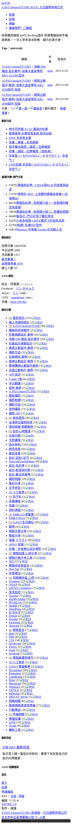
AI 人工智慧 (17, 492)
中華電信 (15, 573)
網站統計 (6, 237)
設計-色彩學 (17, 465)
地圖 (12, 505)
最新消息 (6, 737)
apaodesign (17, 297)
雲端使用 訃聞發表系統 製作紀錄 (30, 133)
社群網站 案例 (18, 356)
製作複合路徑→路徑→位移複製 (29, 146)
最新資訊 (19, 318)
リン (15, 293)
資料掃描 (15, 510)
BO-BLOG (15, 602)
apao (50, 70)
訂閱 (16, 747)
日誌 (13, 796)
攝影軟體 (15, 400)
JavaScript (15, 643)
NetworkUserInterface (22, 461)
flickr (12, 680)
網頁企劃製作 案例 (21, 348)
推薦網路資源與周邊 (22, 705)
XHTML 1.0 (8, 804)
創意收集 (15, 449)
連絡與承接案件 (19, 330)
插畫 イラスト (18, 540)
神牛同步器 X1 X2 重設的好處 (28, 129)
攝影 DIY (15, 413)
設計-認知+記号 (19, 457)
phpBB (13, 605)
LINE (12, 722)
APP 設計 (15, 374)
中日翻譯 (15, 383)
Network (14, 625)
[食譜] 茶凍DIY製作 (29, 225)
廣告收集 (15, 453)
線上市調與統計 (19, 322)
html (11, 633)
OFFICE (14, 690)
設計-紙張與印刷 (19, 470)
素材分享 (15, 483)
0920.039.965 (18, 301)
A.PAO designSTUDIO (17, 66)
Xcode (13, 725)
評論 (21, 796)
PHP (11, 636)
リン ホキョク (25, 288)
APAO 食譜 (16, 544)
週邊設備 (15, 718)
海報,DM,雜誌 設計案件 (24, 339)
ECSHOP (14, 612)
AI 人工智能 (17, 662)
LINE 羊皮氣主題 (20, 138)
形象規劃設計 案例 (21, 334)
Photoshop (15, 673)
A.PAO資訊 (7, 276)
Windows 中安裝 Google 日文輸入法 (39, 229)
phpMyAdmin (17, 599)
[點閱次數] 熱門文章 (12, 177)
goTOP (5, 3)
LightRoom (15, 676)
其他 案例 (15, 388)
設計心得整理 (21, 431)
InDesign (14, 693)
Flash (12, 650)
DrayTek (14, 569)
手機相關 (19, 714)
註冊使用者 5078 (12, 263)
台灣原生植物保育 (20, 422)
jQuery (13, 646)
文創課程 (15, 440)
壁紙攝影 (15, 395)
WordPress (15, 609)
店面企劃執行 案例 (21, 370)
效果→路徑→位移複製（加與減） (31, 151)
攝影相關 (15, 479)
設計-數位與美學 (19, 474)
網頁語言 (19, 630)
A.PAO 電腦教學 (19, 666)
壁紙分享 (15, 535)
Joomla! (13, 619)
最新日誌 (6, 121)
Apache (13, 595)
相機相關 (15, 701)
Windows (14, 686)
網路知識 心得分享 (25, 553)
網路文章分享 (18, 531)
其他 (3, 774)
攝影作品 (15, 352)
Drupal (13, 615)
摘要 (63, 108)
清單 (4, 113)
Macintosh (15, 683)
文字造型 (15, 487)
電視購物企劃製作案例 (23, 365)
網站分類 (6, 309)
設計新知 (15, 444)
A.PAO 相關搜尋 (10, 767)
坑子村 (17, 496)
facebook (14, 653)
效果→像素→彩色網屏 (23, 142)
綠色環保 (19, 417)
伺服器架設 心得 (23, 577)
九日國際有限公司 (55, 812)
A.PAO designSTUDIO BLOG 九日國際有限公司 (32, 7)
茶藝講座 (15, 501)
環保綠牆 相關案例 (21, 426)
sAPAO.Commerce (20, 588)
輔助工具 (15, 729)
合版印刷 (15, 435)
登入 (4, 782)
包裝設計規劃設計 (20, 343)
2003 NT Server (18, 696)
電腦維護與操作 (23, 657)
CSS (11, 640)
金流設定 (15, 592)
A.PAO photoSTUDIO (22, 391)
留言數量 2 (8, 259)
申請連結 (7, 791)
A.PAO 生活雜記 (23, 522)
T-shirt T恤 (15, 379)
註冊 (4, 787)
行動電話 (15, 709)
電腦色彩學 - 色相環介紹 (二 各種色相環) (42, 211)
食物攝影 (15, 409)
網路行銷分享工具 (20, 557)
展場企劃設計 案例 (21, 361)
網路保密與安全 (19, 565)
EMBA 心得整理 (23, 514)
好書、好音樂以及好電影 (25, 549)
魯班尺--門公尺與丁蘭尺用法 (35, 216)
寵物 (12, 526)
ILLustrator (15, 670)
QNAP (13, 584)
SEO (12, 561)
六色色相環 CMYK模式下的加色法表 (40, 220)
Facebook (14, 622)
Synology (14, 581)
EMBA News (17, 518)
